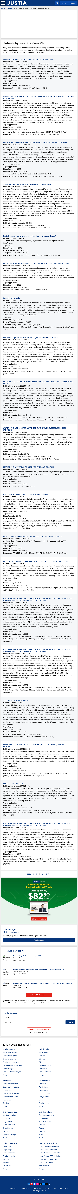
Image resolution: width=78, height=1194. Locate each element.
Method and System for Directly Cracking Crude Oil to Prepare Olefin (30, 337)
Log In (64, 3)
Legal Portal (25, 1188)
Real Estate (7, 1100)
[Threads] (40, 1184)
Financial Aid (43, 1090)
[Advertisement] (39, 24)
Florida (41, 1128)
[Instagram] (37, 1184)
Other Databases (10, 1143)
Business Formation (10, 1084)
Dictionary (43, 1084)
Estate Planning (45, 1065)
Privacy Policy (63, 1188)
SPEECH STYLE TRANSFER (13, 784)
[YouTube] (31, 1184)
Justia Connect (13, 1188)
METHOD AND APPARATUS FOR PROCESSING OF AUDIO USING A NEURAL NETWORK (35, 142)
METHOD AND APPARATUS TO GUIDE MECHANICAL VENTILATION (28, 467)
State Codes (43, 1118)
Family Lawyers (9, 1068)
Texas (41, 1134)
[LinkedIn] (29, 1184)
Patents (9, 8)
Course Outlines (45, 1093)
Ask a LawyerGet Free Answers (12, 930)
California (42, 1125)
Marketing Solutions (48, 1143)
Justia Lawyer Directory (48, 1149)
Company (34, 1188)
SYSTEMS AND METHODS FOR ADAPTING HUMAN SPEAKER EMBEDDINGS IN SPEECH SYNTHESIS (35, 429)
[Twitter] (46, 1184)
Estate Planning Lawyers (12, 1065)
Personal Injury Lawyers (12, 1072)
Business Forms (9, 1153)
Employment (8, 1090)
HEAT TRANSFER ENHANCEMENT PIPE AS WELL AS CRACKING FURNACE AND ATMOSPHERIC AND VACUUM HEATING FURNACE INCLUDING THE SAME (38, 599)
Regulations (7, 1121)
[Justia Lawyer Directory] (49, 1184)
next (47, 874)
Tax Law (6, 1103)
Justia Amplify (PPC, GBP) (48, 1159)
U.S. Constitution (9, 1115)
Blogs (41, 1100)
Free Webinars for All (13, 951)
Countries (7, 1166)
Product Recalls (9, 1156)
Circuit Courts (8, 1128)
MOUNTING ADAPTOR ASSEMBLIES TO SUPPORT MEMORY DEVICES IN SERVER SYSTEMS (36, 263)
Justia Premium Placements (49, 1153)
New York (42, 1131)
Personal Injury (45, 1072)
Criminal (42, 1056)
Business (7, 1080)
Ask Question (39, 940)
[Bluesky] (43, 1184)
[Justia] (17, 3)
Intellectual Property (11, 1093)
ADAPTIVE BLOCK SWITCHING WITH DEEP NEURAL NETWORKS (27, 184)
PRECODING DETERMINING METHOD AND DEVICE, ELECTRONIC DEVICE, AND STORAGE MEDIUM (36, 746)
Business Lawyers (10, 1056)
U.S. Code (6, 1118)
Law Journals (44, 1097)
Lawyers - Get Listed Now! (39, 1029)
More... (5, 1075)
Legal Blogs (7, 1149)
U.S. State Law (45, 1112)
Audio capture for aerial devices (16, 700)
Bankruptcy (43, 1052)
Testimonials (44, 1166)
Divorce (42, 1059)
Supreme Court (9, 1125)
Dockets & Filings (9, 1134)
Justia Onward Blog (46, 1162)
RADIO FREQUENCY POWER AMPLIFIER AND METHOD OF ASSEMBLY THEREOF (32, 536)
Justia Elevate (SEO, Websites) (50, 1156)
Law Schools (44, 1080)
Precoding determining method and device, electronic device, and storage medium (36, 561)
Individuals (44, 1049)
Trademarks (7, 1162)
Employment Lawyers (11, 1062)
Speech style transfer (12, 298)
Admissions (43, 1087)
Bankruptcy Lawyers (11, 1052)
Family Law (43, 1068)
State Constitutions (46, 1115)
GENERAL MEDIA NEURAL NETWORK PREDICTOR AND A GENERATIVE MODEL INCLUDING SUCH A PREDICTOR (39, 97)
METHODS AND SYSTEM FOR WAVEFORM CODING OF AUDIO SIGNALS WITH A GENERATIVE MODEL (38, 383)
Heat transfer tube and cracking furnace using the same (25, 494)
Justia (3, 8)
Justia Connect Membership (49, 1146)
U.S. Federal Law (10, 1112)
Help (41, 1188)
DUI (40, 1062)
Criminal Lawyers (9, 1059)
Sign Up (72, 3)
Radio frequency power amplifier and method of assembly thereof (29, 236)
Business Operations (11, 1087)
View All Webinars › (39, 995)
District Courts (8, 1131)
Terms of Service (50, 1188)
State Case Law (44, 1121)
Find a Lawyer (10, 1013)
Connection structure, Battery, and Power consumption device (28, 59)
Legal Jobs (7, 1146)
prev (29, 874)
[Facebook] (34, 1184)
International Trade (10, 1097)
